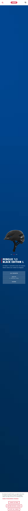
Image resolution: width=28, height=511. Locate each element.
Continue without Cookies (14, 505)
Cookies (4, 498)
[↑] (11, 254)
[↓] (16, 254)
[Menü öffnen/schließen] (25, 2)
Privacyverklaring (9, 498)
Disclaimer (16, 498)
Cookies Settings (14, 502)
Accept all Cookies (14, 509)
